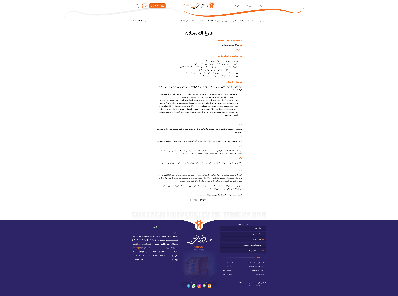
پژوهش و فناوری (221, 20)
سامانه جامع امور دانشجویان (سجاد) (254, 266)
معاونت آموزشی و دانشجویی (252, 245)
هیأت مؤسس (257, 234)
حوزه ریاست (257, 239)
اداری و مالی (234, 20)
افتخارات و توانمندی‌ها (188, 20)
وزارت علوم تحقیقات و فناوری (256, 262)
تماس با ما (250, 6)
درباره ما (259, 6)
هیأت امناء (258, 228)
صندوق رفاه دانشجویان (257, 270)
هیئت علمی (209, 20)
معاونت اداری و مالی (254, 250)
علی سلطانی (242, 282)
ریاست (251, 20)
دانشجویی (201, 20)
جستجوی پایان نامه (227, 270)
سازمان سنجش (259, 274)
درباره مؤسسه (261, 20)
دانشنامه (201, 195)
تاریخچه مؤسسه (228, 262)
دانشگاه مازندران (228, 274)
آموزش (243, 20)
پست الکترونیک (239, 6)
